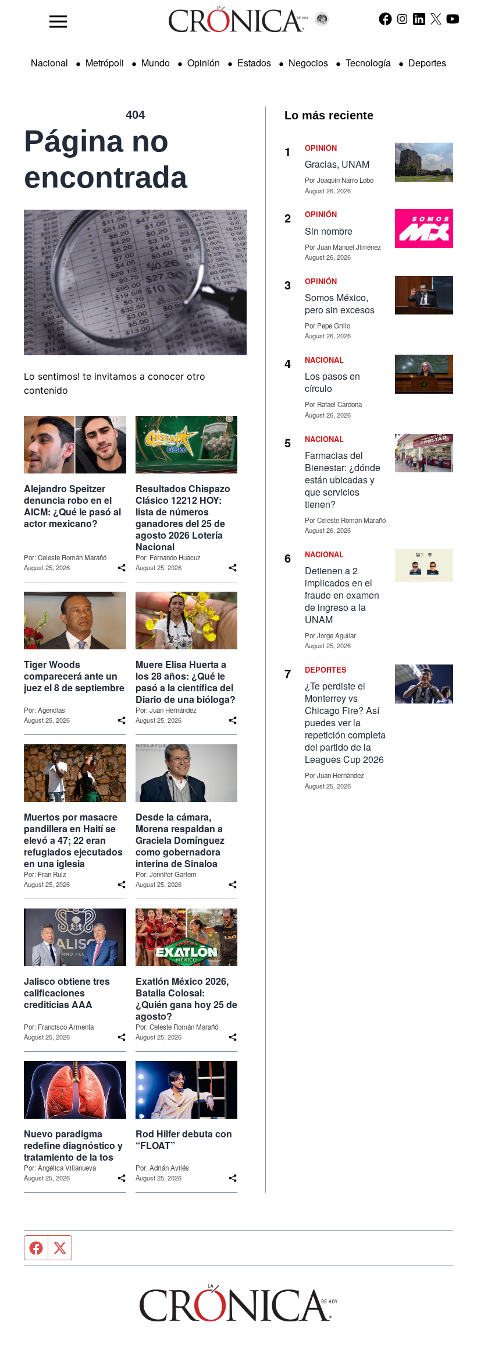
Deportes (427, 62)
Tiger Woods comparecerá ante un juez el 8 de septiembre (74, 676)
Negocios (308, 62)
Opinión (203, 62)
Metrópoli (105, 62)
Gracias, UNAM (337, 164)
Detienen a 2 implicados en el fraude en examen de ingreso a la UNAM (342, 595)
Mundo (155, 62)
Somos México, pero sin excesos (340, 303)
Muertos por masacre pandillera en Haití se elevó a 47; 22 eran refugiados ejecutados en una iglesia (73, 840)
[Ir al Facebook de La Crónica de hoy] (385, 18)
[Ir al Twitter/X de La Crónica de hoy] (436, 18)
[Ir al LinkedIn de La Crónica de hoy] (419, 18)
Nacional (49, 62)
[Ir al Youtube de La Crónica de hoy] (453, 18)
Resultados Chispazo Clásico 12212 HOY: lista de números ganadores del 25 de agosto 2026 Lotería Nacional (183, 518)
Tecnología (368, 62)
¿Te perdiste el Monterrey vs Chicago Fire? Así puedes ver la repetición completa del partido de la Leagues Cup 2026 (345, 722)
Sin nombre (329, 231)
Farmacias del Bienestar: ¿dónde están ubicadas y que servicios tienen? (342, 479)
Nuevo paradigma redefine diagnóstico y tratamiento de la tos (73, 1145)
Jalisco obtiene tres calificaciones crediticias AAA (67, 992)
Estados (254, 62)
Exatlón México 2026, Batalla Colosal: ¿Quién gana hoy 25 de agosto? (186, 998)
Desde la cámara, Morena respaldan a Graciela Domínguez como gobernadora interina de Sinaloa (180, 840)
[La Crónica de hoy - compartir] (121, 567)
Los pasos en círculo (332, 382)
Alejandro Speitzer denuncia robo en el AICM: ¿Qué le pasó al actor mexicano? (72, 506)
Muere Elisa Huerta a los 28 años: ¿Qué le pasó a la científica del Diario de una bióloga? (186, 682)
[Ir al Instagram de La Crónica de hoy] (402, 18)
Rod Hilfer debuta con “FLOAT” (184, 1139)
